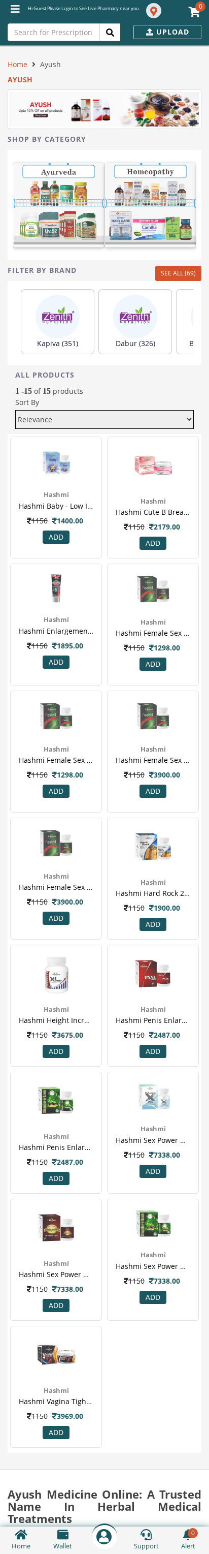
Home (17, 64)
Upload (171, 32)
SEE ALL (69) (178, 273)
